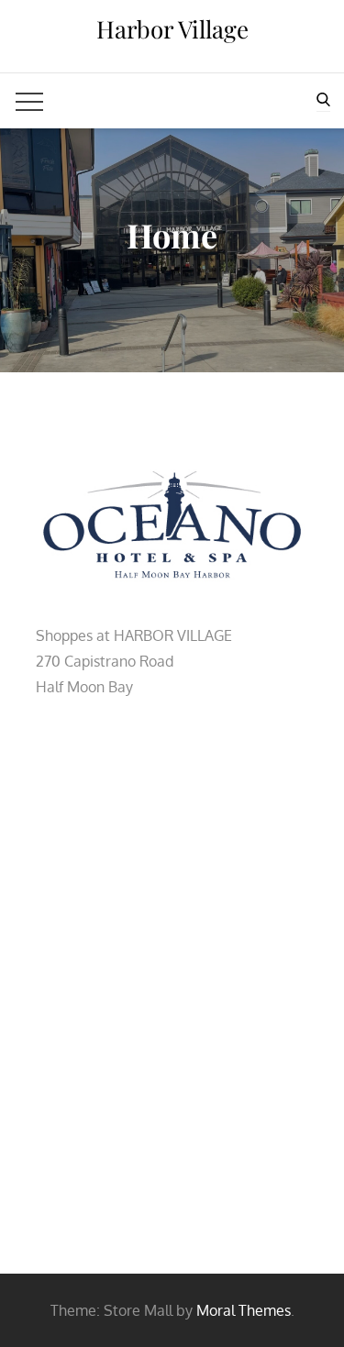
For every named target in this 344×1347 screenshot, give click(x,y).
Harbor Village (172, 29)
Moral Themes (243, 1310)
